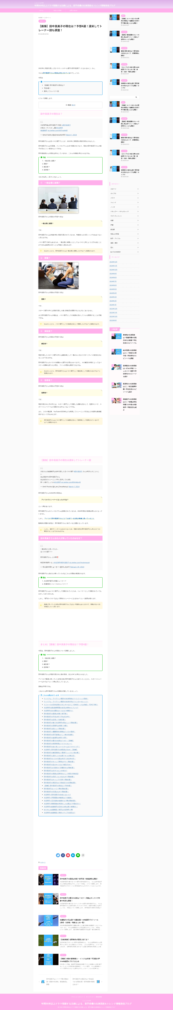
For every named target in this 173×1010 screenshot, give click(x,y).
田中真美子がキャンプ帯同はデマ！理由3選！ (59, 762)
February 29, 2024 (77, 567)
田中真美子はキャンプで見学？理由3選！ (58, 780)
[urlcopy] (83, 855)
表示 (73, 105)
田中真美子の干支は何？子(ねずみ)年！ (57, 717)
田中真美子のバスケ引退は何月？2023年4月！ (60, 759)
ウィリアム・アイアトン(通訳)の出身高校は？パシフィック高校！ (66, 699)
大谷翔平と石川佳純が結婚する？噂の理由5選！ (60, 801)
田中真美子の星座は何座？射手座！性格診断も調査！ (79, 879)
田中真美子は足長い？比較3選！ (55, 720)
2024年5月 (113, 289)
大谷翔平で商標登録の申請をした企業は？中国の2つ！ (62, 804)
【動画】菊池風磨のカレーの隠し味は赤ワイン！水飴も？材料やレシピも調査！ (130, 37)
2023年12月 (113, 308)
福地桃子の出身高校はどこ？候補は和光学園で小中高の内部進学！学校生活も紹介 (130, 404)
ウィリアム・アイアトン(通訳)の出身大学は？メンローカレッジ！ (66, 702)
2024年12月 (113, 262)
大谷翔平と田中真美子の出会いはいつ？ (57, 795)
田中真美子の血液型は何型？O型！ (55, 738)
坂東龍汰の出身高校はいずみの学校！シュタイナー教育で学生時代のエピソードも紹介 (130, 371)
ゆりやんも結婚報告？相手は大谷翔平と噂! (58, 810)
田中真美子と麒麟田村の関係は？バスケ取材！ (59, 732)
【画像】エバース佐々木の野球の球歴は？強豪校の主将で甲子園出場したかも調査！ (130, 21)
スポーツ (43, 862)
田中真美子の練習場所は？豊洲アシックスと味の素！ (62, 753)
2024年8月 (113, 277)
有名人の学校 (57, 10)
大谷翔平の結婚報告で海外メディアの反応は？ (59, 813)
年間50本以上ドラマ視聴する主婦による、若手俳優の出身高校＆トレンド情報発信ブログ (74, 5)
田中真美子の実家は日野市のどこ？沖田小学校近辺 (61, 774)
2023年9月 (113, 320)
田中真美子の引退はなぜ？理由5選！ (56, 792)
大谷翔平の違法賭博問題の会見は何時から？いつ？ (61, 708)
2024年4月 (113, 293)
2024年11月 (113, 266)
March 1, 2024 (71, 135)
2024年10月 (113, 269)
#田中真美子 (66, 125)
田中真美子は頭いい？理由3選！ (55, 729)
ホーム (41, 10)
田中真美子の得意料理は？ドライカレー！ (58, 744)
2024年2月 (113, 301)
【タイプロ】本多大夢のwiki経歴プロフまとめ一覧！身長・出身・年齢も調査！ (130, 69)
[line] (78, 855)
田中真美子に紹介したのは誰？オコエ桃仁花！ (59, 756)
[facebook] (63, 855)
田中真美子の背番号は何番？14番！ (56, 726)
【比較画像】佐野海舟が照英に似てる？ (74, 939)
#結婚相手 (43, 130)
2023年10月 (113, 316)
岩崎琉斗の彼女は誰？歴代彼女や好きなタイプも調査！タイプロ (130, 85)
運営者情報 (99, 997)
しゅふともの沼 (86, 1000)
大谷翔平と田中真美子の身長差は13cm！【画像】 (61, 750)
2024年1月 (113, 305)
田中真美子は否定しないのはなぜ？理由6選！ (59, 777)
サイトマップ (89, 997)
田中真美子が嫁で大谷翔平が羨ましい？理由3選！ (61, 723)
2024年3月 (113, 297)
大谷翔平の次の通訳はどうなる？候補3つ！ (58, 711)
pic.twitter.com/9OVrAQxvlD (71, 482)
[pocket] (68, 855)
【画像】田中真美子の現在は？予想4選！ (58, 786)
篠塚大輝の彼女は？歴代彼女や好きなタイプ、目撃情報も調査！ (130, 53)
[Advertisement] (70, 51)
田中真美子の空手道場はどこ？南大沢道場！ (59, 735)
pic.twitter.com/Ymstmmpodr (79, 563)
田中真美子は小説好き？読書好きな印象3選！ (59, 768)
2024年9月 (113, 273)
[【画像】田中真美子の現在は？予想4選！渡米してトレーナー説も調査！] (73, 855)
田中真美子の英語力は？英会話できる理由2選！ (60, 783)
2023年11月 (113, 312)
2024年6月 (113, 285)
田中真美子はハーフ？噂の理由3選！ (56, 789)
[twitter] (58, 855)
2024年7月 (113, 281)
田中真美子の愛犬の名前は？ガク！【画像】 (59, 741)
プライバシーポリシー (77, 997)
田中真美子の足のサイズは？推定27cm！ (58, 765)
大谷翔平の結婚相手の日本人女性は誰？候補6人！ (61, 807)
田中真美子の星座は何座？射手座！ (56, 714)
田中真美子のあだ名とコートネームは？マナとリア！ (62, 747)
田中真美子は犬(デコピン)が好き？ (55, 771)
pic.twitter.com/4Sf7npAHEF (58, 130)
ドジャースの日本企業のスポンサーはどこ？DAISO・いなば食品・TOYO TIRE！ (71, 705)
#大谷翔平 (59, 128)
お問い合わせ (73, 10)
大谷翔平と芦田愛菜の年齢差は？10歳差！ (58, 798)
